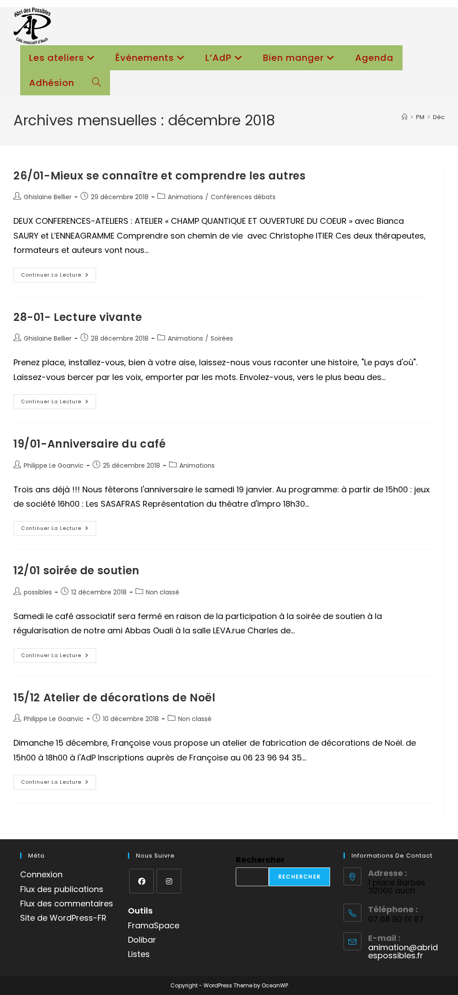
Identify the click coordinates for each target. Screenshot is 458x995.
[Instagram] (169, 881)
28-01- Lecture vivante (77, 317)
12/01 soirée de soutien (76, 570)
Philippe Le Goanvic (54, 465)
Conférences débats (243, 196)
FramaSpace (153, 925)
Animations (185, 196)
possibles (38, 592)
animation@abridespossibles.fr (403, 951)
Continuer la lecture (58, 276)
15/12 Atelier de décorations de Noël (114, 697)
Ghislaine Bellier (48, 196)
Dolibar (142, 939)
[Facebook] (141, 881)
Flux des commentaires (66, 903)
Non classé (162, 592)
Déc (439, 117)
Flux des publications (61, 889)
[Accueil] (404, 117)
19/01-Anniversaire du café (89, 443)
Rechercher (260, 859)
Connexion (41, 874)
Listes (139, 954)
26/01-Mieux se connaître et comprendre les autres (159, 175)
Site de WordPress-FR (63, 917)
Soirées (222, 338)
